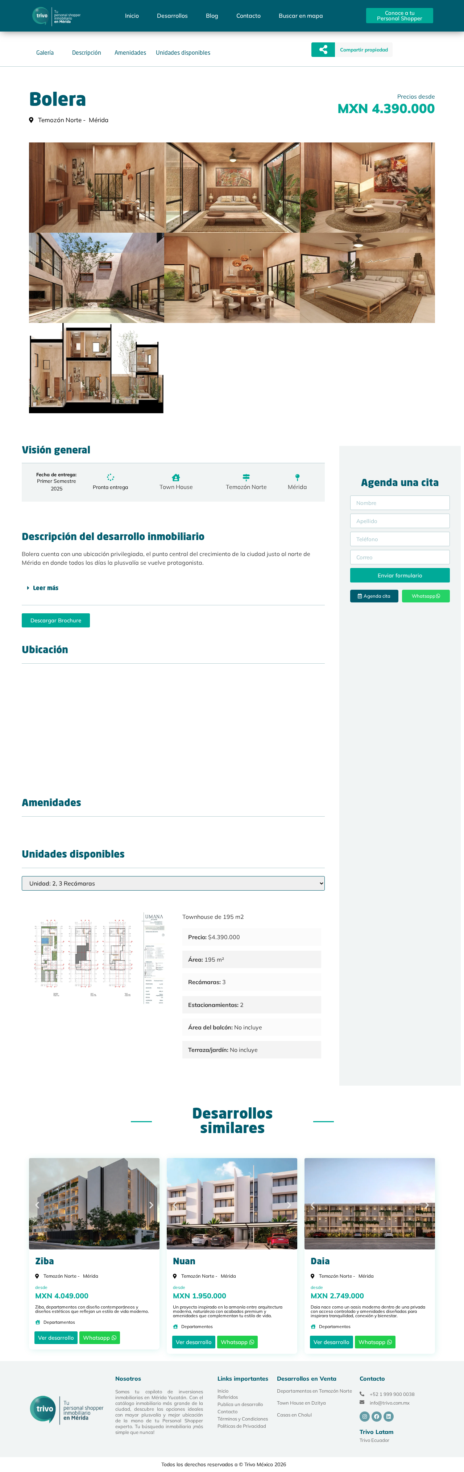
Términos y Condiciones (243, 1419)
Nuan (184, 1262)
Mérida (297, 486)
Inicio (132, 15)
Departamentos (59, 1322)
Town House (176, 486)
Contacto (248, 15)
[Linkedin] (389, 1416)
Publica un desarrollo (240, 1404)
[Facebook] (377, 1416)
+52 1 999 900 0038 (392, 1394)
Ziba (44, 1262)
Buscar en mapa (301, 15)
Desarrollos (172, 15)
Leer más (45, 589)
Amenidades (130, 52)
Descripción (86, 52)
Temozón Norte (246, 486)
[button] (364, 49)
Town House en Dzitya (301, 1403)
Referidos (228, 1397)
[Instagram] (365, 1416)
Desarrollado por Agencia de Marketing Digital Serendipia (339, 1464)
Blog (212, 15)
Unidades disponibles (183, 52)
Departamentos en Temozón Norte (314, 1391)
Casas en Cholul (294, 1415)
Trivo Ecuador (374, 1440)
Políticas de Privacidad (242, 1426)
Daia (320, 1262)
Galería (45, 52)
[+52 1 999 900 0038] (362, 1394)
